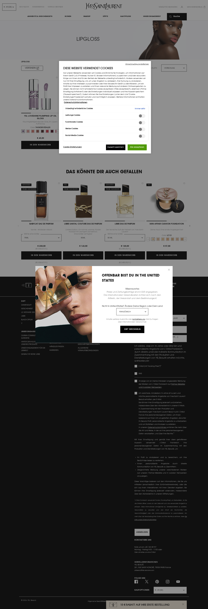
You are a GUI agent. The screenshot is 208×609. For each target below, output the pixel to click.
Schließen (169, 270)
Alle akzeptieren (137, 147)
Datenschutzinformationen (75, 102)
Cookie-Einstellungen (72, 147)
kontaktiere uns (138, 319)
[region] (105, 107)
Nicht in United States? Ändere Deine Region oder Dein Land (132, 306)
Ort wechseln (132, 329)
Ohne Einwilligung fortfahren (137, 64)
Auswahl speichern (115, 147)
